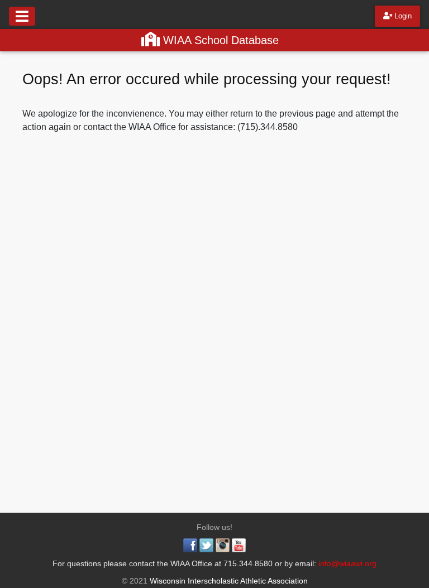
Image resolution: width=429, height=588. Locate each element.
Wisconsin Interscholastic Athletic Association (227, 580)
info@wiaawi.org (347, 563)
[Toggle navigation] (22, 16)
